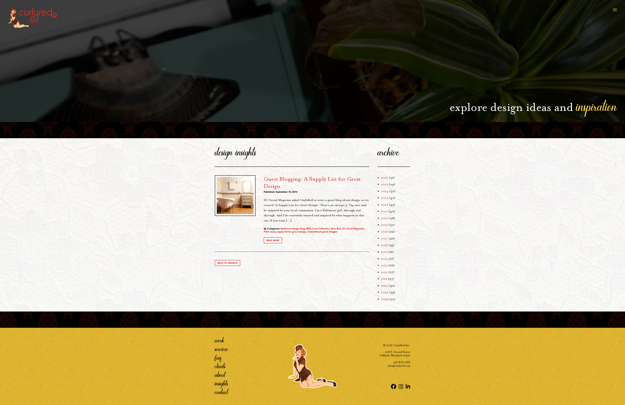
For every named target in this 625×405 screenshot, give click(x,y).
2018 (384, 232)
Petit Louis (269, 231)
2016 (384, 245)
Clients (220, 366)
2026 (384, 178)
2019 (384, 225)
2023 (384, 198)
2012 (384, 272)
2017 (384, 238)
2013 (384, 265)
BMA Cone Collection (318, 228)
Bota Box (336, 228)
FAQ (218, 357)
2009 (384, 292)
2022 (384, 205)
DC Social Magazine (353, 228)
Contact (221, 392)
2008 (384, 299)
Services (221, 349)
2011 (384, 279)
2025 (384, 184)
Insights (221, 383)
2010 (384, 286)
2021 (384, 211)
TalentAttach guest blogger (322, 231)
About (220, 374)
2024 (384, 191)
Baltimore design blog (293, 228)
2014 (384, 259)
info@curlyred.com (399, 365)
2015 (384, 252)
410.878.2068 (402, 362)
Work (219, 340)
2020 (384, 218)
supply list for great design (291, 231)
